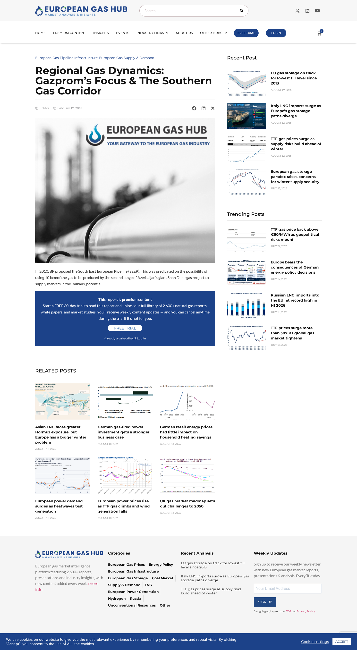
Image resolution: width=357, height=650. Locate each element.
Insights (101, 33)
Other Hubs (211, 33)
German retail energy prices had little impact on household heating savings (186, 432)
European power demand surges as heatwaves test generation (59, 506)
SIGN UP (265, 602)
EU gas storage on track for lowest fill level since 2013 (294, 78)
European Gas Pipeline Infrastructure (66, 58)
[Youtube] (317, 10)
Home (40, 33)
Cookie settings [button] (315, 642)
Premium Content (69, 33)
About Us (184, 33)
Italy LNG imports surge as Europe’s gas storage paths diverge (296, 110)
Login (276, 33)
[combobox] (193, 11)
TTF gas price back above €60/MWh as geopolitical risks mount (295, 234)
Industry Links (150, 33)
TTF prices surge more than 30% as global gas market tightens (292, 333)
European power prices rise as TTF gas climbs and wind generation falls (124, 506)
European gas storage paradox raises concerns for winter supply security (295, 176)
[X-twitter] (297, 10)
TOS (288, 611)
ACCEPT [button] (341, 641)
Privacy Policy (306, 611)
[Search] (242, 11)
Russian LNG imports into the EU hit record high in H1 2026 (295, 300)
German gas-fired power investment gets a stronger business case (123, 432)
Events (122, 33)
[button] (194, 108)
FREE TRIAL (246, 33)
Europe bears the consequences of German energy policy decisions (295, 267)
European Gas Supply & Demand (126, 58)
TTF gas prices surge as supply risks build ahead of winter (296, 143)
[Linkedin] (307, 10)
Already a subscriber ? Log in (125, 338)
